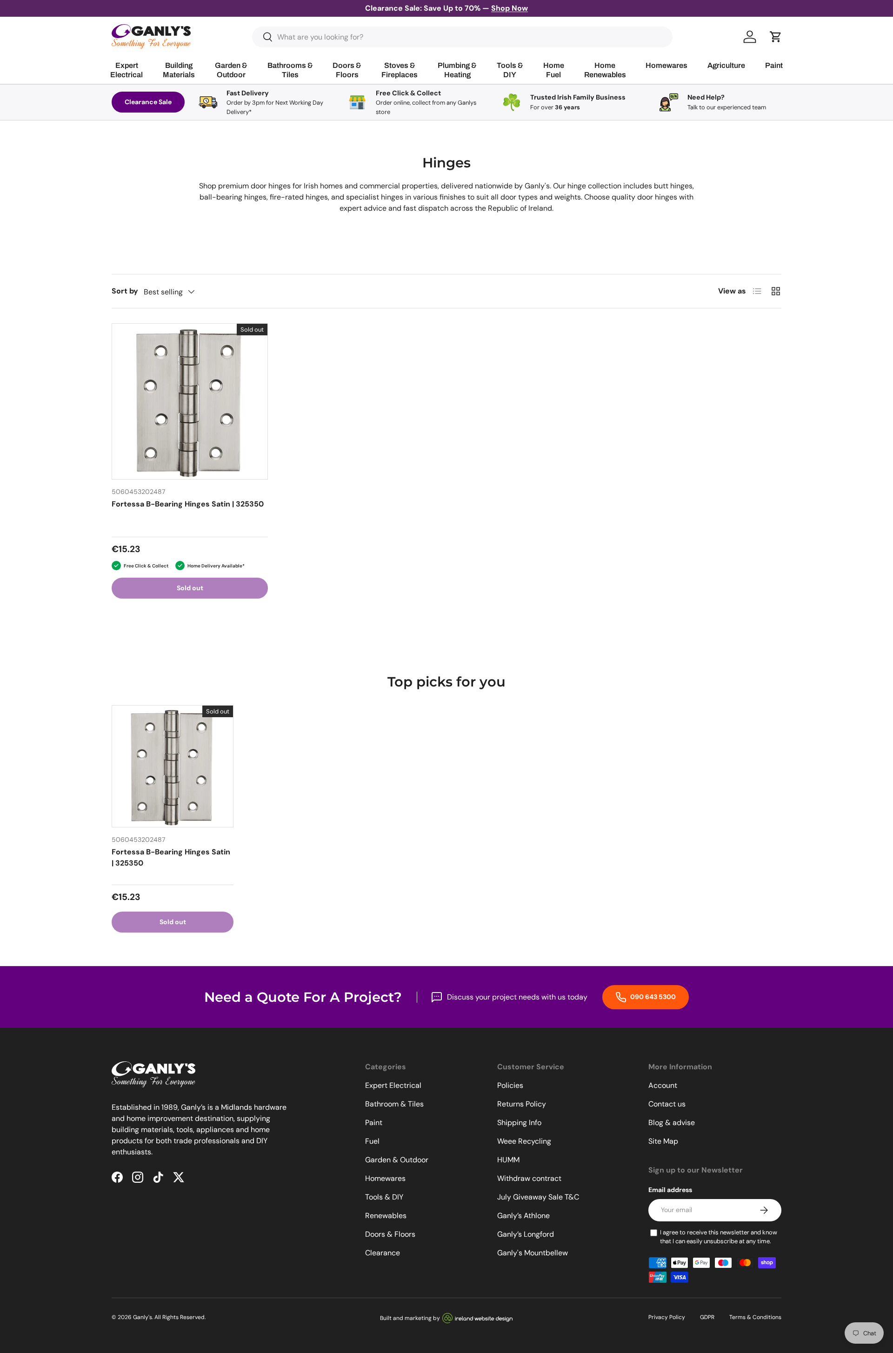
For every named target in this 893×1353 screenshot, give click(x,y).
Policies (510, 1085)
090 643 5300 (652, 997)
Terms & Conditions (755, 1317)
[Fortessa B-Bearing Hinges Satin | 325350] (189, 401)
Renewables (386, 1215)
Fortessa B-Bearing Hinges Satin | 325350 (188, 504)
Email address (670, 1190)
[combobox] (462, 37)
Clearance (382, 1253)
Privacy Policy (666, 1317)
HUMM (508, 1160)
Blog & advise (671, 1122)
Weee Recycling (524, 1141)
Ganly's (142, 1317)
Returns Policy (521, 1104)
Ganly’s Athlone (523, 1215)
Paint (373, 1122)
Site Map (663, 1141)
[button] (776, 37)
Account (662, 1085)
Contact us (667, 1104)
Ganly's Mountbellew (532, 1253)
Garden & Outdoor (396, 1160)
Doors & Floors (390, 1234)
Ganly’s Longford (525, 1234)
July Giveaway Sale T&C (538, 1197)
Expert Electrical (393, 1085)
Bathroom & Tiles (394, 1104)
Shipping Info (519, 1122)
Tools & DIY (384, 1197)
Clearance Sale (148, 102)
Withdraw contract (529, 1178)
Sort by (125, 291)
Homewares (385, 1178)
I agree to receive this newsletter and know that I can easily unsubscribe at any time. (718, 1237)
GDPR (707, 1317)
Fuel (372, 1141)
